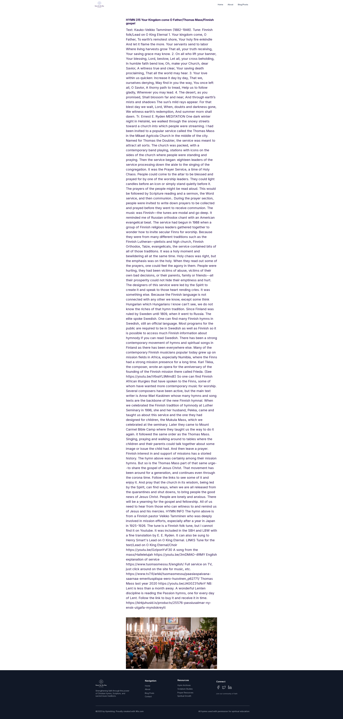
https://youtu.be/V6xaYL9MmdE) (151, 376)
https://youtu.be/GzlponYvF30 (149, 550)
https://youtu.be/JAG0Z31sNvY (182, 583)
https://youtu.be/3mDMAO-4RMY (179, 555)
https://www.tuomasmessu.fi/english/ (155, 564)
